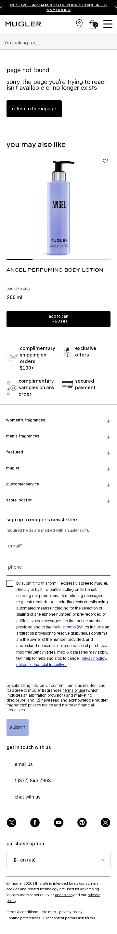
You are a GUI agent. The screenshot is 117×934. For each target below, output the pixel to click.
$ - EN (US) (24, 860)
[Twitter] (11, 822)
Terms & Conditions (22, 912)
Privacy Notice (40, 705)
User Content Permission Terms (69, 918)
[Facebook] (35, 822)
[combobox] (56, 42)
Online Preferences (24, 918)
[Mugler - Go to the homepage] (23, 24)
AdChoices (63, 895)
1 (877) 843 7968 (33, 780)
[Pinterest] (82, 822)
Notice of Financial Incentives (41, 664)
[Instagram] (105, 822)
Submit (17, 727)
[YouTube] (59, 822)
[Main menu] (109, 24)
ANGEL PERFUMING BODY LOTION (54, 270)
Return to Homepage (34, 108)
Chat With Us (28, 796)
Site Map (48, 912)
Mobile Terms (64, 627)
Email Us (24, 764)
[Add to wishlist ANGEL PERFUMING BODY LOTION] (105, 161)
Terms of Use (74, 690)
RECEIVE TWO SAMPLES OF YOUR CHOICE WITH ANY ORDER (58, 7)
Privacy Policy (94, 658)
